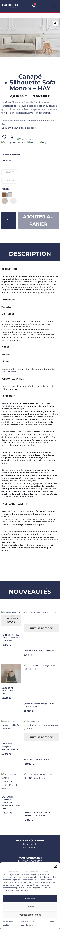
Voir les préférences (30, 914)
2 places (8, 172)
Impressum (52, 921)
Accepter (30, 898)
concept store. (9, 371)
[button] (55, 866)
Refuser (30, 906)
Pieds (5, 189)
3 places (8, 180)
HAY (3, 403)
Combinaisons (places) (11, 157)
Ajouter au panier (38, 220)
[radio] (4, 195)
